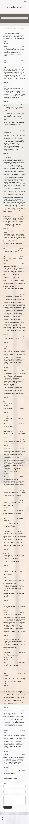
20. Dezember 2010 (21, 593)
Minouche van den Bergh (8, 593)
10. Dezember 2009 (21, 652)
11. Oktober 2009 (22, 673)
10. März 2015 (23, 31)
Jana (4, 256)
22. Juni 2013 (23, 263)
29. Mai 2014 (23, 155)
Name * (5, 783)
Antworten (5, 43)
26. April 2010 (23, 612)
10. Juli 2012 (23, 431)
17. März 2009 (23, 710)
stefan (4, 568)
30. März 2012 (23, 476)
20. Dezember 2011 (21, 518)
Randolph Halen (6, 652)
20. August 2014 (22, 104)
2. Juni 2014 (23, 130)
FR (5, 1)
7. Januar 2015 (22, 60)
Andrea (5, 603)
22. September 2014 (21, 85)
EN (1, 1)
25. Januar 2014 (22, 230)
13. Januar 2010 (22, 638)
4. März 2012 (23, 500)
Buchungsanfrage (14, 18)
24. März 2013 (23, 408)
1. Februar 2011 (22, 552)
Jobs (3, 819)
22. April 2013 (23, 400)
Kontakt (3, 817)
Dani (4, 336)
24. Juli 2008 (23, 730)
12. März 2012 (23, 490)
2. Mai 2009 (23, 688)
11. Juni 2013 (23, 336)
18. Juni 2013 (23, 294)
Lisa (4, 415)
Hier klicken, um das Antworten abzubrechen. (13, 781)
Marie (4, 518)
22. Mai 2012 (23, 439)
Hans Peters (6, 490)
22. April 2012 (23, 448)
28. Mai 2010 (23, 603)
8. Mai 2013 (23, 370)
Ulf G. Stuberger (7, 612)
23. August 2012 (22, 423)
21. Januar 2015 (22, 46)
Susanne (5, 345)
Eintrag (5, 794)
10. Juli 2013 (23, 256)
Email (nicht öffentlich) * (8, 789)
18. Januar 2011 (22, 568)
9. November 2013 (22, 248)
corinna (5, 552)
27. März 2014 (23, 216)
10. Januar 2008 (22, 770)
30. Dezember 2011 (21, 510)
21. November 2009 (21, 662)
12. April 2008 (23, 754)
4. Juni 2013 (23, 345)
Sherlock (5, 476)
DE (3, 1)
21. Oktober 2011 (22, 531)
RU (8, 1)
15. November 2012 (21, 415)
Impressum (4, 822)
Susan (4, 400)
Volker (4, 673)
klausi (4, 510)
